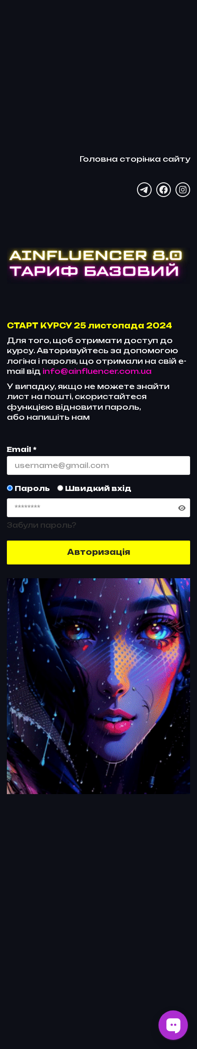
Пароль (31, 488)
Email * (22, 449)
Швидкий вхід (97, 488)
